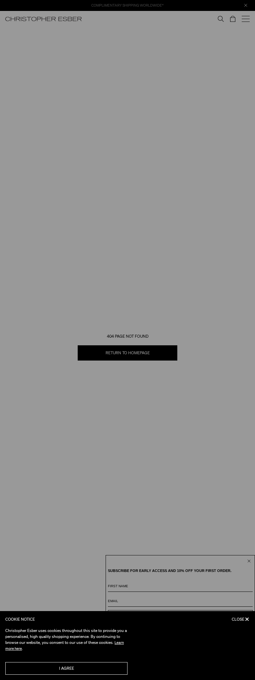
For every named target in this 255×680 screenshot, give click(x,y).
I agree (66, 668)
